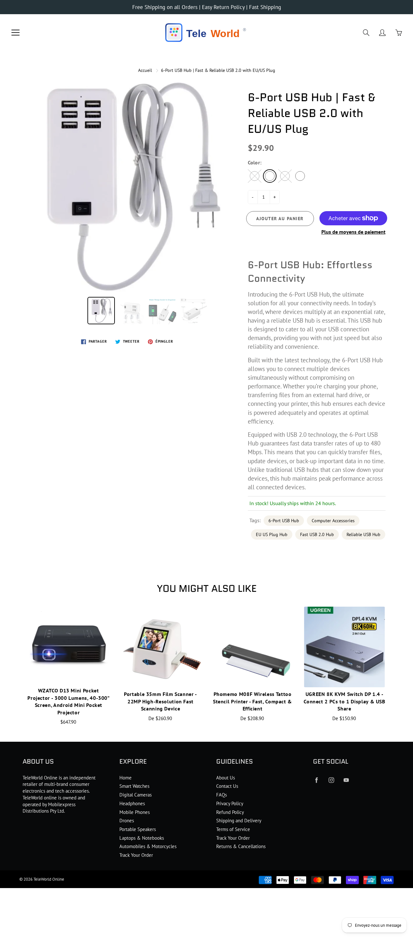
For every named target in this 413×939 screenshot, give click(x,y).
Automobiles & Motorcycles (147, 846)
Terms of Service (233, 829)
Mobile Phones (134, 812)
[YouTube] (346, 780)
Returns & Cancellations (241, 846)
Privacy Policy (229, 803)
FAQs (221, 795)
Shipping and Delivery (238, 820)
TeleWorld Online (49, 879)
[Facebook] (316, 780)
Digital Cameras (135, 795)
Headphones (132, 803)
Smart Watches (134, 786)
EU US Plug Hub (271, 534)
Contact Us (227, 786)
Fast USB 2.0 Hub (317, 534)
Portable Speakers (137, 829)
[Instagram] (331, 780)
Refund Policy (230, 812)
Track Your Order (136, 855)
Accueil (145, 70)
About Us (225, 778)
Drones (126, 820)
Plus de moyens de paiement (353, 232)
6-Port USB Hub (283, 520)
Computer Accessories (333, 520)
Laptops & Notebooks (141, 838)
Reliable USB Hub (363, 534)
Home (125, 778)
